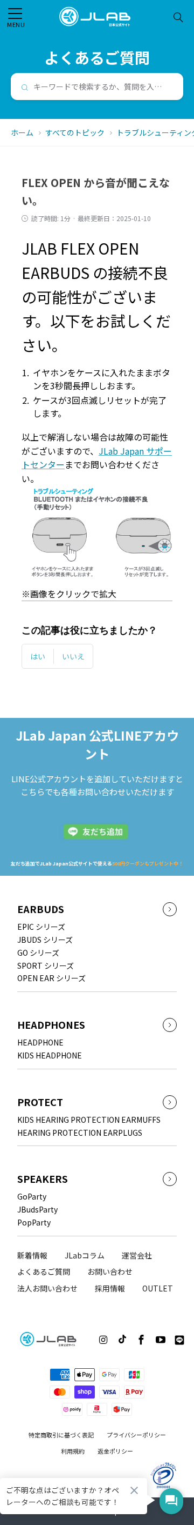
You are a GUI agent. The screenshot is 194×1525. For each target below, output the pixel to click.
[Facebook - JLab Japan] (141, 1339)
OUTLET (157, 1288)
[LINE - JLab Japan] (179, 1339)
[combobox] (97, 86)
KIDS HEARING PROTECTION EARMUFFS (89, 1119)
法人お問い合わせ (47, 1288)
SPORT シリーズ (45, 965)
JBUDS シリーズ (45, 939)
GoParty (31, 1196)
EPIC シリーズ (41, 926)
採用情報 (110, 1288)
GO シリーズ (38, 952)
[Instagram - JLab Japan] (103, 1339)
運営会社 (137, 1255)
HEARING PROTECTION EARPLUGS (79, 1132)
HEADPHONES (51, 1024)
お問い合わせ (110, 1271)
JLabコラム (85, 1255)
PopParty (34, 1222)
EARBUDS (40, 909)
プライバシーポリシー (136, 1434)
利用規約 (73, 1451)
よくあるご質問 (43, 1271)
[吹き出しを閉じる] (134, 1490)
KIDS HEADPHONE (49, 1055)
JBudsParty (37, 1209)
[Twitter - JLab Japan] (86, 1341)
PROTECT (40, 1102)
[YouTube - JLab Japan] (161, 1339)
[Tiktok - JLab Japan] (122, 1339)
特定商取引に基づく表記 (61, 1434)
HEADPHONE (40, 1042)
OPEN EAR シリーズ (51, 978)
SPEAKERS (42, 1179)
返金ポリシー (115, 1451)
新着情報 (32, 1255)
